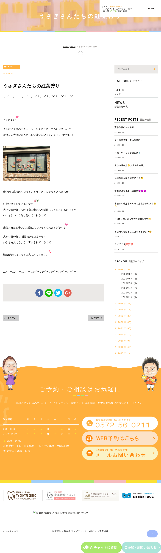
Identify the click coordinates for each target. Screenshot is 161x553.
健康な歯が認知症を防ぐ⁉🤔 (128, 178)
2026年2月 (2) (129, 292)
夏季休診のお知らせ (124, 127)
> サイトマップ (10, 531)
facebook (39, 293)
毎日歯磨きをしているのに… (128, 140)
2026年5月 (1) (129, 283)
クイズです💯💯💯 (123, 244)
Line (49, 293)
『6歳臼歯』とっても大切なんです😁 (132, 219)
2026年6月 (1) (129, 278)
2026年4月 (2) (129, 288)
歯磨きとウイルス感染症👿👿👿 (130, 191)
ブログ (72, 47)
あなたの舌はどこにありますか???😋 (133, 232)
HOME (66, 47)
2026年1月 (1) (129, 297)
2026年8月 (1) (129, 274)
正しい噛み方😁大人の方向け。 (129, 165)
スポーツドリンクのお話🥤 (127, 153)
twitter (58, 293)
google (68, 293)
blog (10, 67)
